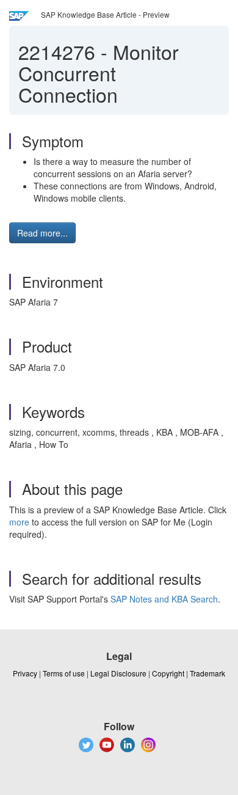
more (19, 522)
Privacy (25, 673)
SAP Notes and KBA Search (164, 599)
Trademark (207, 673)
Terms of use (64, 673)
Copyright (168, 673)
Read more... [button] (42, 233)
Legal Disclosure (118, 673)
